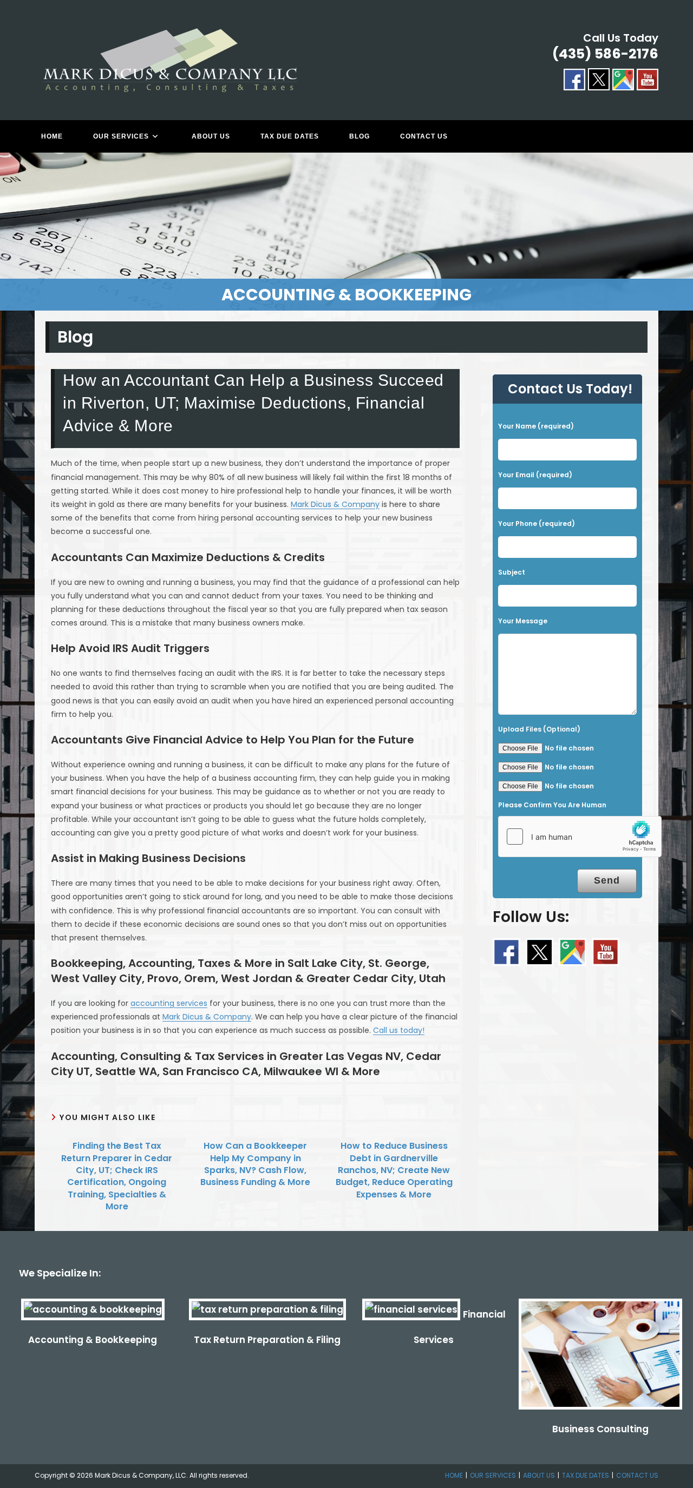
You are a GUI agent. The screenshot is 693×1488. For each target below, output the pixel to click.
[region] (346, 232)
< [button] (13, 229)
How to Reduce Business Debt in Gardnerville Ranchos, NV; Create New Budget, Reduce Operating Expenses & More (394, 1170)
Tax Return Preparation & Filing (267, 1339)
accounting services (168, 1003)
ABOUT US (539, 1475)
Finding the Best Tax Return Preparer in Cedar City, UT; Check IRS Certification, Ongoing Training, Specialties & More (116, 1176)
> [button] (679, 229)
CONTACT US (637, 1475)
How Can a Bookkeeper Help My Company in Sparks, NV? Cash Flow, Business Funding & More (255, 1164)
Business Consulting (600, 1429)
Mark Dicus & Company (335, 504)
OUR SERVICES (493, 1475)
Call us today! (398, 1030)
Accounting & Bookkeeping (92, 1339)
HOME (454, 1475)
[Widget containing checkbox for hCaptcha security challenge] (580, 836)
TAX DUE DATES (585, 1475)
